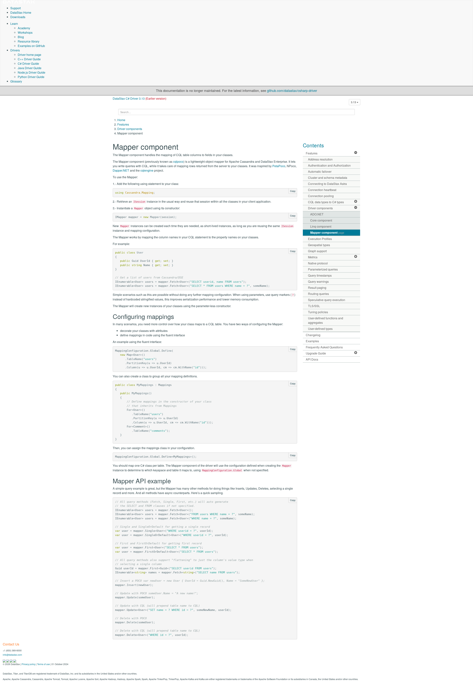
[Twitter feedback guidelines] (11, 660)
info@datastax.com (12, 654)
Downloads (17, 17)
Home (121, 120)
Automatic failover (319, 171)
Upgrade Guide (316, 353)
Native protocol (318, 263)
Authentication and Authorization (329, 165)
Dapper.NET (121, 170)
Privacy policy (28, 664)
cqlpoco (178, 161)
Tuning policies (318, 312)
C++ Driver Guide (29, 59)
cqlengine (146, 170)
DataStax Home (20, 12)
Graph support (317, 251)
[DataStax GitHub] (14, 660)
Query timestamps (320, 275)
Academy (24, 28)
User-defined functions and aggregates (325, 320)
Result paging (317, 287)
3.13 (354, 102)
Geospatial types (319, 245)
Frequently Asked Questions (324, 347)
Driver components (129, 129)
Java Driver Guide (29, 68)
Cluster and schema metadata (327, 177)
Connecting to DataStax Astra (327, 184)
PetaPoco (278, 166)
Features (123, 124)
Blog (21, 37)
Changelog (313, 335)
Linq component (320, 226)
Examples (312, 341)
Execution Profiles (320, 239)
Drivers (15, 50)
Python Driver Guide (31, 77)
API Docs (312, 359)
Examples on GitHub (31, 46)
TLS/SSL (314, 306)
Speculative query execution (326, 300)
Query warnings (318, 281)
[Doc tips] (8, 660)
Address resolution (320, 159)
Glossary (16, 81)
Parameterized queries (323, 269)
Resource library (28, 41)
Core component (321, 220)
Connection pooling (321, 196)
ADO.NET (317, 214)
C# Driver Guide (28, 63)
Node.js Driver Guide (31, 72)
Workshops (25, 32)
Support (15, 8)
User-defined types (320, 329)
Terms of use (43, 664)
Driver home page (29, 55)
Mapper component (327, 232)
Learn (14, 23)
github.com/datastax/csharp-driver (292, 90)
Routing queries (318, 294)
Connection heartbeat (322, 190)
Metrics (312, 257)
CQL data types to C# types (326, 202)
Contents (313, 145)
